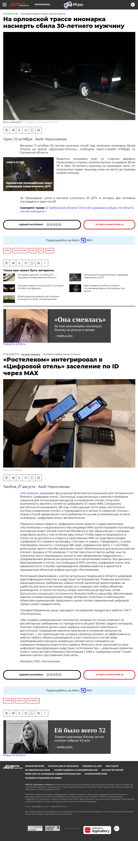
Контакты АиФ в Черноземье (63, 766)
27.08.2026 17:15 (11, 354)
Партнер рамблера (72, 828)
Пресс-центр (112, 766)
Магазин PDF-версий (112, 770)
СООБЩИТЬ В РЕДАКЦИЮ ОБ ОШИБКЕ (43, 778)
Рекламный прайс (34, 766)
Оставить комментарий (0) (109, 224)
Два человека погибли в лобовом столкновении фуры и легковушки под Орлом (104, 288)
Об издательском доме (37, 770)
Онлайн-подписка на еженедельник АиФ (76, 770)
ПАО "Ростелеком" (13, 469)
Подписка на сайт (92, 766)
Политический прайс (96, 774)
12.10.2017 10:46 (10, 14)
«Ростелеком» (30, 493)
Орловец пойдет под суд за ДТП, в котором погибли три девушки (40, 287)
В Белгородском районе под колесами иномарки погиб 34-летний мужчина (38, 297)
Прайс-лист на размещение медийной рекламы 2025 (53, 774)
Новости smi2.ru (14, 344)
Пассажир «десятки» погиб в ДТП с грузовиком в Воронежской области (37, 276)
